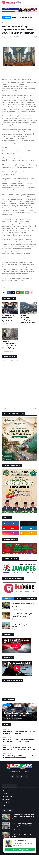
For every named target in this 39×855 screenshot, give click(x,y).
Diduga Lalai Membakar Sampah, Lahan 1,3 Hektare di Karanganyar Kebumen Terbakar (9, 345)
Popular (8, 599)
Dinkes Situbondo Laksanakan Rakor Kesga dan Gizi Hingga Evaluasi (22, 825)
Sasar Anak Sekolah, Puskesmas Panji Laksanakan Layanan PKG (23, 815)
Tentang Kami (6, 793)
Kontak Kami (6, 790)
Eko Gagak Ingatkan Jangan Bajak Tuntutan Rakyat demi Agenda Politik (10, 318)
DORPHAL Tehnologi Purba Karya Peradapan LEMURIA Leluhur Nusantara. (23, 605)
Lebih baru (6, 409)
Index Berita (6, 802)
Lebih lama (32, 409)
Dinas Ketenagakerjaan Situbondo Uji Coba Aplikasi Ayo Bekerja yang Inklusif (24, 625)
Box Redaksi (6, 799)
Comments (31, 599)
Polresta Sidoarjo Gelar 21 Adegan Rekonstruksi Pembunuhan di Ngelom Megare (24, 17)
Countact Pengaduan (20, 850)
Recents (19, 599)
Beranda (5, 23)
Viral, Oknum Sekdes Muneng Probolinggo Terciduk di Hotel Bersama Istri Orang (22, 615)
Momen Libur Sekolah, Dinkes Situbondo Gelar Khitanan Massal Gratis (24, 835)
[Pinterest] (18, 292)
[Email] (27, 292)
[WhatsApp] (22, 292)
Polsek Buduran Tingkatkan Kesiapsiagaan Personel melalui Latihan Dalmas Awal (27, 319)
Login (4, 805)
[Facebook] (9, 292)
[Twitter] (14, 292)
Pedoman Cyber (7, 796)
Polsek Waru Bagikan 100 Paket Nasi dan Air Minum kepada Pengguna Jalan (18, 757)
